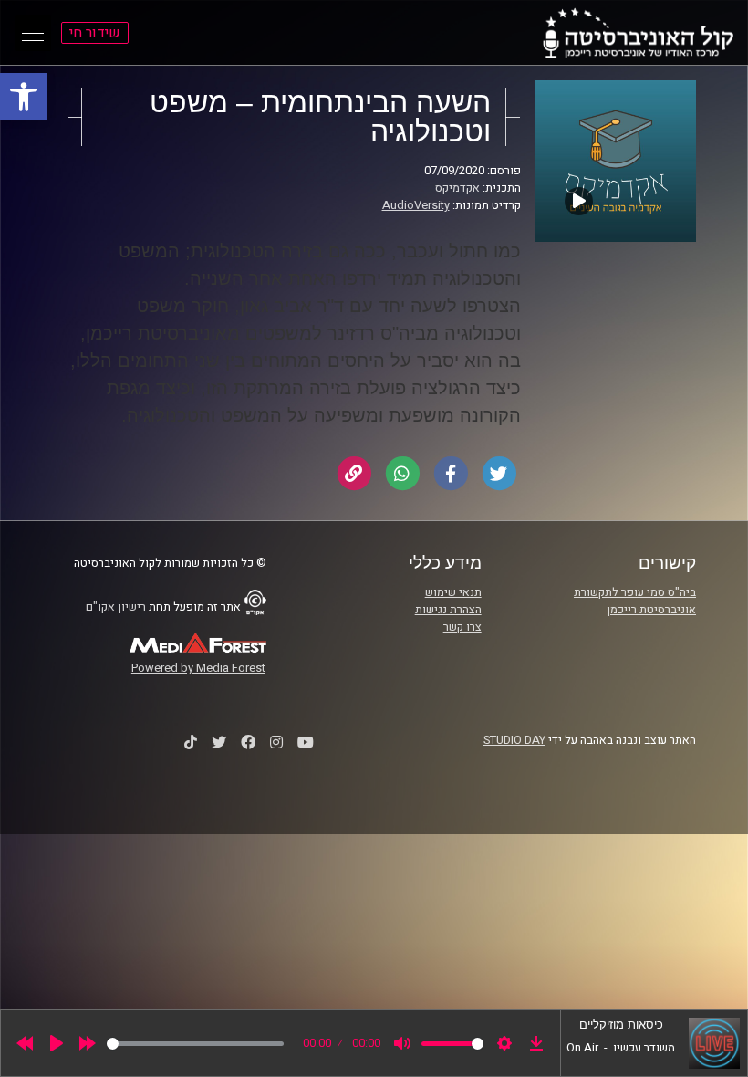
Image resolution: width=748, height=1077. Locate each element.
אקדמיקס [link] (457, 188)
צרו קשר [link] (462, 627)
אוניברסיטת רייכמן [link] (651, 609)
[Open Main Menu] (33, 33)
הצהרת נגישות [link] (448, 609)
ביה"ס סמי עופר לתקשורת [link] (635, 592)
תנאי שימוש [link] (453, 592)
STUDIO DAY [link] (514, 740)
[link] (23, 96)
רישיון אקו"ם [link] (116, 607)
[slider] (195, 1043)
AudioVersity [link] (416, 205)
